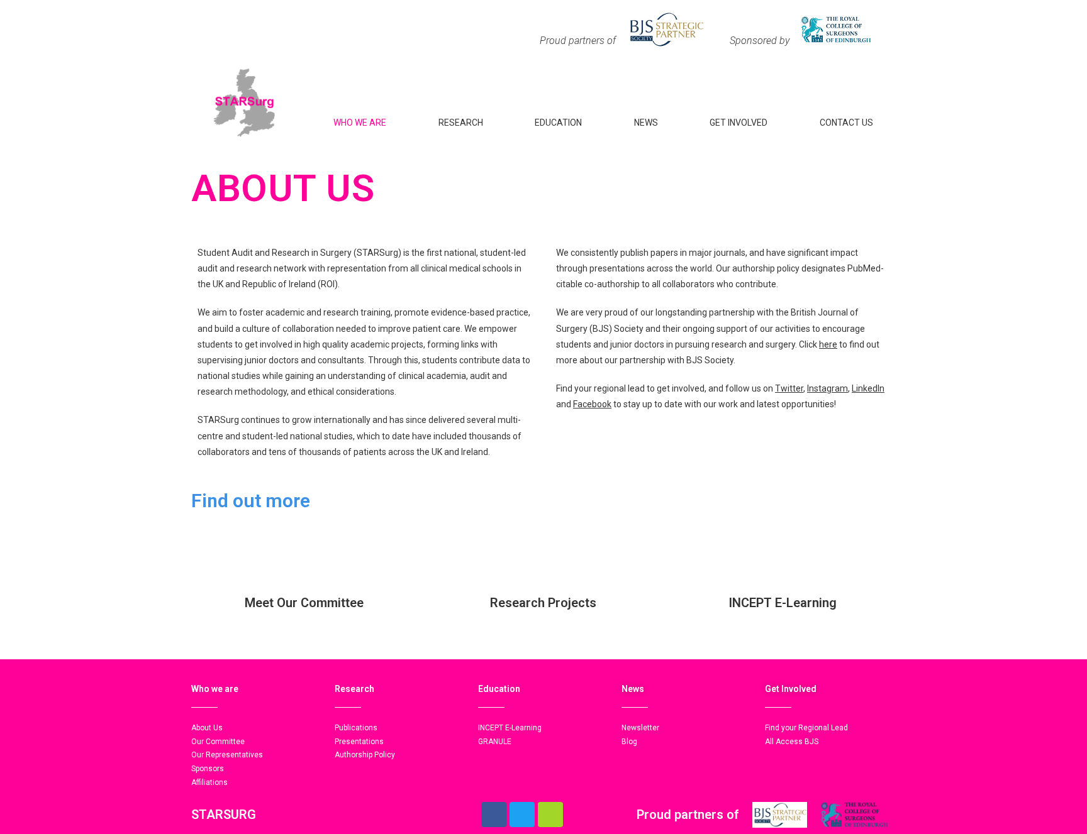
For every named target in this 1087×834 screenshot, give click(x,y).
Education (558, 123)
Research (460, 123)
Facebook (592, 404)
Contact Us (846, 123)
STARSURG (223, 814)
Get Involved (738, 123)
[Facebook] (493, 814)
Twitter (789, 388)
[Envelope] (550, 814)
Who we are (359, 123)
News (646, 123)
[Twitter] (522, 814)
